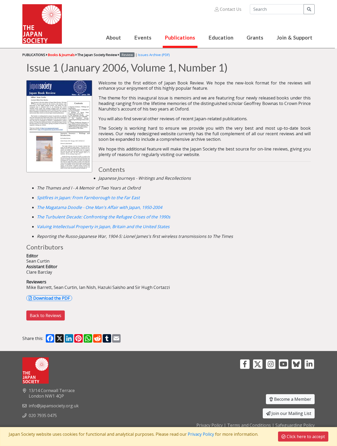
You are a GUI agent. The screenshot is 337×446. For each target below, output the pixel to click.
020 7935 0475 (43, 415)
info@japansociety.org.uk (54, 406)
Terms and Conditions (249, 425)
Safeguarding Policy (295, 425)
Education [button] (221, 37)
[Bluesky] (296, 364)
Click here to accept (305, 436)
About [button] (113, 37)
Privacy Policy (209, 425)
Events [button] (143, 37)
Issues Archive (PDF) (154, 54)
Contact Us (230, 9)
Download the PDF (51, 298)
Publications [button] (180, 37)
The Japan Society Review (97, 54)
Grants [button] (255, 37)
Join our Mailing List (290, 413)
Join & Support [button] (295, 37)
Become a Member (292, 399)
